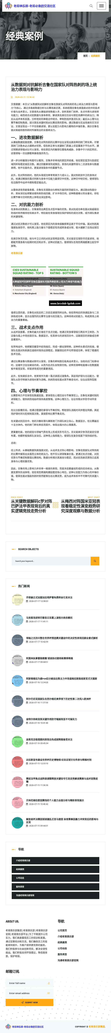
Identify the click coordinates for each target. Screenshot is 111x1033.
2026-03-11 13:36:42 (24, 97)
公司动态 (20, 878)
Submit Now (31, 1002)
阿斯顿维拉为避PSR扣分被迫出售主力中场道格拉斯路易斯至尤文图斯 (61, 678)
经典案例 (20, 869)
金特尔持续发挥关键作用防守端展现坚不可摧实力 (51, 719)
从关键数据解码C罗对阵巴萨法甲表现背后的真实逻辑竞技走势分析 (31, 506)
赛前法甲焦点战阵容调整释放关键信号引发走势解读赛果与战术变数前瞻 (62, 780)
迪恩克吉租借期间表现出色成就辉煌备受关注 (49, 739)
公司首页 (62, 930)
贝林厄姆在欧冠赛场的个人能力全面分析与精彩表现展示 (55, 800)
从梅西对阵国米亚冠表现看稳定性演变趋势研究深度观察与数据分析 (80, 506)
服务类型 (20, 887)
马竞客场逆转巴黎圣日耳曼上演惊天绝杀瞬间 (49, 618)
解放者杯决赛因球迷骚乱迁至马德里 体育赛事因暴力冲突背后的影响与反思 (62, 821)
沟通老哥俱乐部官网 (25, 895)
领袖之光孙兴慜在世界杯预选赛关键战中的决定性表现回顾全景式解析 (62, 638)
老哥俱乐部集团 (97, 1026)
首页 (85, 56)
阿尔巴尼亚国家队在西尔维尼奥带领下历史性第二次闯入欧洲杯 (58, 699)
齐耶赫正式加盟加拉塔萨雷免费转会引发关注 (49, 597)
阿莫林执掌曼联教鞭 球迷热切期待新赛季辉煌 (49, 658)
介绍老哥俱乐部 (23, 860)
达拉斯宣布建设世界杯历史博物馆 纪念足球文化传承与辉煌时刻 (58, 760)
